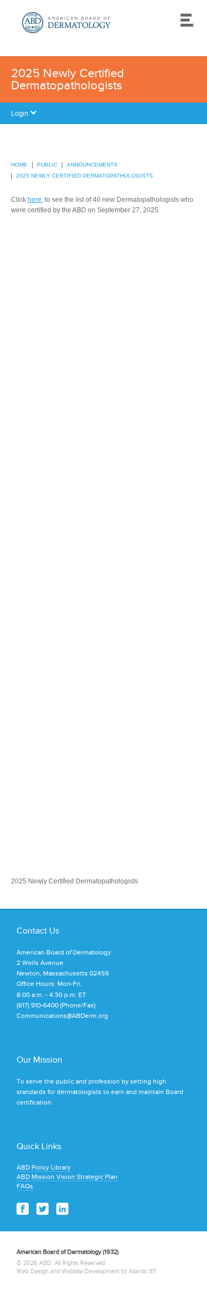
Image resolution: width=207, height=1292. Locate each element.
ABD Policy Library (44, 1167)
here (35, 199)
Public (47, 165)
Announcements (92, 165)
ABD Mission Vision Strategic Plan (67, 1177)
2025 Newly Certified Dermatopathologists (84, 176)
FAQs (25, 1186)
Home (19, 165)
